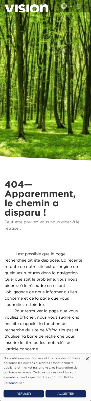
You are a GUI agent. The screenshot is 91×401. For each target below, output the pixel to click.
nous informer (49, 291)
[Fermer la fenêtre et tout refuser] (87, 357)
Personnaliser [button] (14, 383)
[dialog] (45, 377)
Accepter (65, 393)
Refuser (24, 393)
